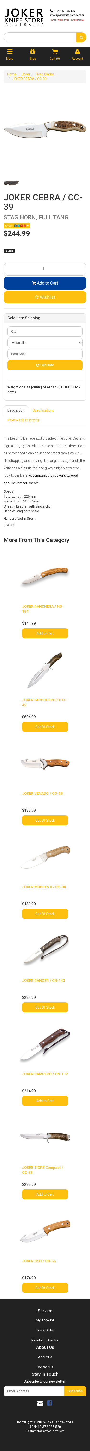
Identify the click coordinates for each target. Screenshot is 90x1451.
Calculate (46, 365)
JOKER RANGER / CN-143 (43, 980)
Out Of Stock (45, 727)
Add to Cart (47, 283)
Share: (9, 225)
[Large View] (11, 183)
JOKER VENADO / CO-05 (42, 793)
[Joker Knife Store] (45, 16)
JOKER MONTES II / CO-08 (44, 887)
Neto (61, 1431)
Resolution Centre (45, 1340)
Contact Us (45, 1367)
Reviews (14, 420)
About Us (45, 1357)
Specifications (43, 410)
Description (15, 410)
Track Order (45, 1330)
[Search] (81, 37)
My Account (45, 1320)
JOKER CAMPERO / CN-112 (45, 1074)
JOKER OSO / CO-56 (39, 1261)
